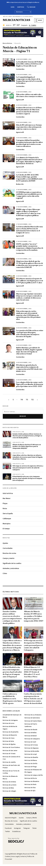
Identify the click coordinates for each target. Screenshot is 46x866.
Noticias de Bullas (31, 733)
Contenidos (20, 69)
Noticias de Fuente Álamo (33, 721)
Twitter (7, 831)
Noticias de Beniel (31, 736)
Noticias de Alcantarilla (10, 732)
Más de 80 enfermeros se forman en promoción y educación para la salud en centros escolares (29, 127)
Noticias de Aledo (30, 784)
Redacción (20, 184)
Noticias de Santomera (32, 718)
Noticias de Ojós (30, 791)
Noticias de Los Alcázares (33, 715)
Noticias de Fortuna (31, 745)
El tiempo (6, 529)
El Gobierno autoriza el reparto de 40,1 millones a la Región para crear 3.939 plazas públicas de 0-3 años (29, 281)
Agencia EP (20, 100)
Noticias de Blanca (31, 760)
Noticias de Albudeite (32, 781)
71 (27, 400)
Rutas (5, 508)
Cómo (5, 573)
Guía (12, 7)
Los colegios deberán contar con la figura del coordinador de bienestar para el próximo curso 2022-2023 (29, 384)
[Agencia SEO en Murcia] (16, 840)
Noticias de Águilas (9, 744)
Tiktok (34, 828)
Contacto (23, 856)
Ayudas (5, 543)
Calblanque (7, 518)
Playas (5, 503)
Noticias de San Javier (10, 751)
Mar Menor (6, 498)
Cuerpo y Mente (31, 818)
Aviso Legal (15, 856)
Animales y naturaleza (11, 568)
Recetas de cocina (9, 553)
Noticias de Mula (8, 788)
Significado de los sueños (12, 563)
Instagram (17, 828)
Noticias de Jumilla (9, 762)
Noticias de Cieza (8, 738)
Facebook (8, 828)
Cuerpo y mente (8, 558)
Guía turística (8, 493)
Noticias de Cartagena (10, 720)
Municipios (6, 523)
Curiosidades (8, 548)
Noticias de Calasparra (32, 739)
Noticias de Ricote (31, 778)
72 (32, 400)
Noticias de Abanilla (31, 757)
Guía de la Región (10, 818)
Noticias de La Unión (9, 785)
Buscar (32, 7)
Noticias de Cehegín (9, 791)
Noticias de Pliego (31, 767)
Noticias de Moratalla (32, 751)
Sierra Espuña (8, 513)
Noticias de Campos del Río (34, 775)
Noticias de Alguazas (32, 748)
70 (22, 400)
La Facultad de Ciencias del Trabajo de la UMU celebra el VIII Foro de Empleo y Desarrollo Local (29, 64)
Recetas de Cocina (11, 821)
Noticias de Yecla (8, 741)
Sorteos (20, 7)
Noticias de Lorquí (31, 754)
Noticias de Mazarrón (10, 735)
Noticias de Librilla (31, 764)
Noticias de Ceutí (30, 742)
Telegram (26, 828)
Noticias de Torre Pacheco (11, 747)
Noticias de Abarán (31, 730)
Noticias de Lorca (8, 723)
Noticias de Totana (9, 754)
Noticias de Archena (9, 782)
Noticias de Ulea (30, 788)
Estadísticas (16, 831)
